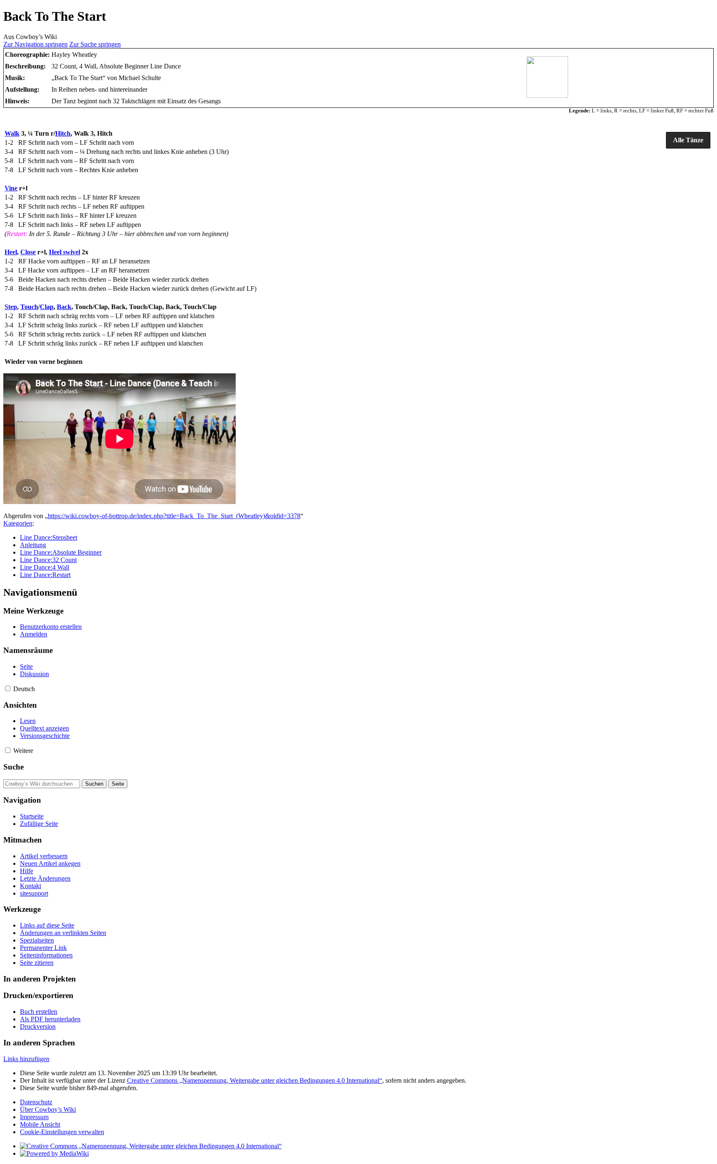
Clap (47, 306)
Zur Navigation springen (35, 44)
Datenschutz (36, 1102)
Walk (12, 133)
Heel (11, 252)
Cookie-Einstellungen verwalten (62, 1131)
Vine (11, 188)
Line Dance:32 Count (48, 559)
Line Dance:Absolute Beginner (61, 552)
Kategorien (17, 523)
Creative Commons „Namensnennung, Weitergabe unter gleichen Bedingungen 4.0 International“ (254, 1080)
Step (11, 306)
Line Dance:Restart (45, 574)
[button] (688, 140)
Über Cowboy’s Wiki (48, 1109)
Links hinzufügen (26, 1058)
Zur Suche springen (95, 44)
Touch (29, 306)
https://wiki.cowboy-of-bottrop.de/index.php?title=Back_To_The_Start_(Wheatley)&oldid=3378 (174, 515)
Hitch (63, 133)
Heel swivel (64, 252)
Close (28, 252)
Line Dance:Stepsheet (48, 537)
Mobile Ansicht (40, 1124)
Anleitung (33, 544)
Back (64, 306)
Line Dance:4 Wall (44, 567)
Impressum (34, 1116)
